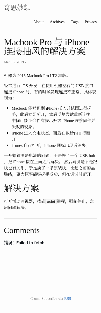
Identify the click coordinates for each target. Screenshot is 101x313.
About (38, 22)
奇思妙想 (17, 7)
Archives (57, 22)
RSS (67, 298)
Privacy (91, 22)
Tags (74, 22)
